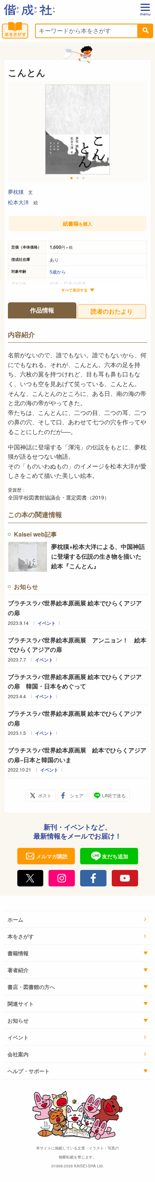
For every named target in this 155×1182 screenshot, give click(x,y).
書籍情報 (18, 953)
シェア (77, 795)
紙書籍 (77, 223)
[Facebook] (93, 878)
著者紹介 (18, 970)
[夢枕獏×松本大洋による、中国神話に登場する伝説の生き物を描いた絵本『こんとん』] (27, 557)
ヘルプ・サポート (29, 1071)
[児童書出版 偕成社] (29, 9)
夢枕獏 (16, 191)
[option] (77, 131)
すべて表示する (74, 290)
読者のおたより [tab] (112, 311)
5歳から (58, 271)
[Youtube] (125, 878)
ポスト (45, 795)
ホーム (15, 919)
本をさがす (21, 936)
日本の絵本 (75, 283)
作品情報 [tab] (42, 310)
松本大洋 (18, 202)
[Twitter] (30, 878)
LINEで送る (114, 795)
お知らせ (18, 1020)
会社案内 (18, 1054)
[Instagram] (62, 878)
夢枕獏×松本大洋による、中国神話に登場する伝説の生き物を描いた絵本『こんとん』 (98, 556)
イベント (47, 623)
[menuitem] (77, 919)
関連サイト (21, 1003)
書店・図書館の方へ (31, 986)
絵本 (54, 283)
